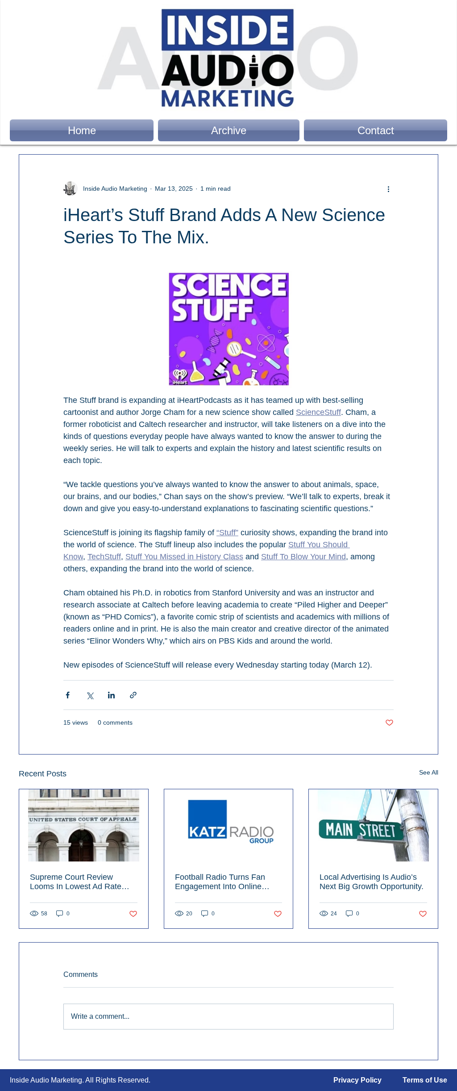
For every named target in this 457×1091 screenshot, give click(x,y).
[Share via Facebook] (67, 695)
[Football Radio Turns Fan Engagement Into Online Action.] (228, 825)
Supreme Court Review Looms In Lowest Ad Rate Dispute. (75, 882)
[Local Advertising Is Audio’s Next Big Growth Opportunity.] (373, 825)
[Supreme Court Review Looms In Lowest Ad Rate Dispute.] (83, 825)
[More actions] (388, 188)
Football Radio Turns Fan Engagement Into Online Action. (220, 882)
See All (428, 772)
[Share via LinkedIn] (111, 695)
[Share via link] (133, 695)
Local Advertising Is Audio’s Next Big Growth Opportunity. (372, 882)
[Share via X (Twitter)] (89, 695)
